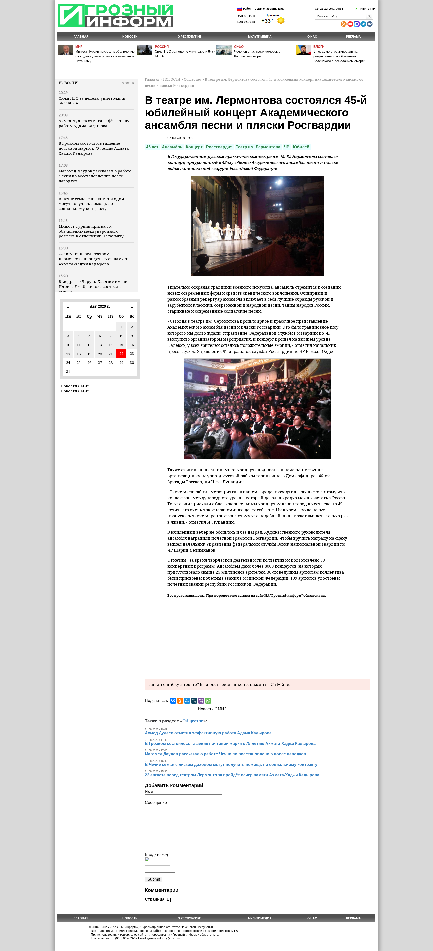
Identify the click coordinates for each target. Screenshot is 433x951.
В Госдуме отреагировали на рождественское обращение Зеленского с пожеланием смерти (339, 56)
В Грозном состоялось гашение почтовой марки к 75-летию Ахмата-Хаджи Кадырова (94, 148)
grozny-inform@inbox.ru (163, 938)
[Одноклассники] (180, 701)
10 (68, 344)
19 (89, 353)
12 (89, 344)
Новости (68, 82)
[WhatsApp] (208, 701)
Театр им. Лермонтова (258, 147)
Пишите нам (367, 8)
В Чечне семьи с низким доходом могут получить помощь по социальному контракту (91, 203)
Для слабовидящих (270, 8)
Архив (128, 82)
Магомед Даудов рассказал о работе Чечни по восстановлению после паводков (95, 176)
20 (100, 353)
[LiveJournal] (194, 701)
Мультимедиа (260, 36)
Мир (79, 47)
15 (121, 344)
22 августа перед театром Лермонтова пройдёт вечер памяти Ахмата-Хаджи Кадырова (93, 258)
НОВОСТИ (130, 36)
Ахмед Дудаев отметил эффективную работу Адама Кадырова (96, 123)
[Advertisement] (257, 637)
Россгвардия (219, 147)
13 (100, 344)
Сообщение (156, 802)
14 (111, 344)
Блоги (318, 47)
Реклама (353, 36)
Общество (192, 79)
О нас (312, 36)
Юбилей (301, 147)
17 (68, 353)
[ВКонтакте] (173, 701)
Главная (81, 36)
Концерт (194, 147)
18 (79, 353)
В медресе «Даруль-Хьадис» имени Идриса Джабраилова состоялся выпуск (93, 286)
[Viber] (201, 701)
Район (247, 8)
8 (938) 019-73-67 (125, 938)
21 (111, 353)
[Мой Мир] (187, 701)
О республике (189, 36)
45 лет (152, 147)
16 (132, 344)
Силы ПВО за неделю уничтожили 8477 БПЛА (92, 101)
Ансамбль (172, 147)
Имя (149, 792)
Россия (162, 47)
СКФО (239, 47)
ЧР (286, 147)
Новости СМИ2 (75, 385)
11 (79, 344)
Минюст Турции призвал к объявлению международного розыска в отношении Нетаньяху (105, 56)
